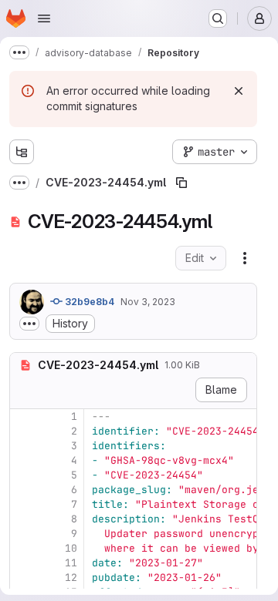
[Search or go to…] (217, 18)
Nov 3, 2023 (147, 301)
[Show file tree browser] (21, 151)
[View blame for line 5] (23, 475)
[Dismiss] (238, 91)
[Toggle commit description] (29, 324)
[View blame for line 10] (23, 548)
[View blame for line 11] (23, 563)
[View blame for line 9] (23, 533)
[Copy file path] (181, 182)
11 (71, 562)
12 (71, 577)
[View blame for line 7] (23, 504)
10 (71, 548)
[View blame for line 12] (23, 577)
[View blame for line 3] (23, 445)
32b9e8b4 (88, 301)
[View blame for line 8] (23, 519)
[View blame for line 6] (23, 489)
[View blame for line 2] (23, 431)
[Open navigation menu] (44, 18)
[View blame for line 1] (23, 416)
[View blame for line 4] (23, 460)
